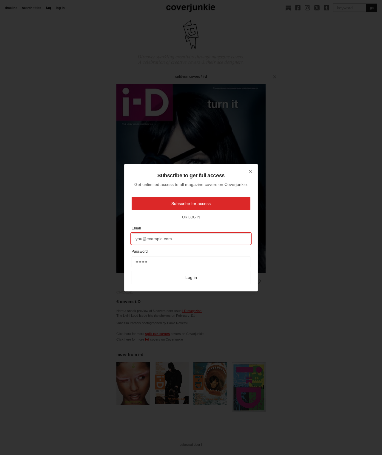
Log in (191, 277)
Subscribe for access (191, 203)
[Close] (250, 171)
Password (140, 251)
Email (136, 228)
